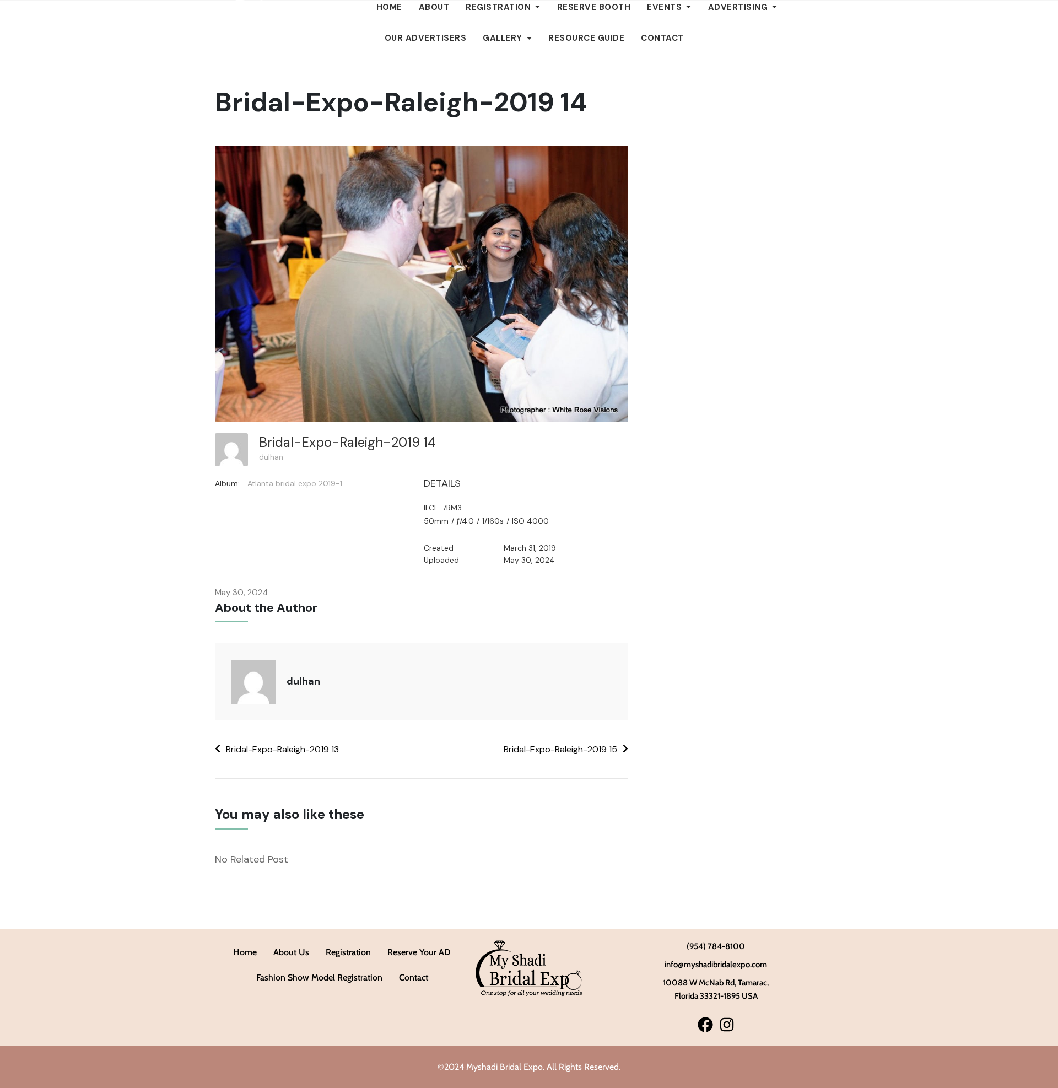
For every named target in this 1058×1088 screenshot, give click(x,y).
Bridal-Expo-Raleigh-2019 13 (282, 749)
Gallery (502, 38)
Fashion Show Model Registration (319, 977)
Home (245, 952)
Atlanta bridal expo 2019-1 (294, 483)
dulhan (271, 457)
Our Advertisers (426, 38)
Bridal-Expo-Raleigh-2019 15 (560, 749)
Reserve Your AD (419, 952)
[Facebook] (705, 1024)
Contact (662, 38)
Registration (348, 952)
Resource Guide (586, 38)
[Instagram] (726, 1024)
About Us (291, 952)
